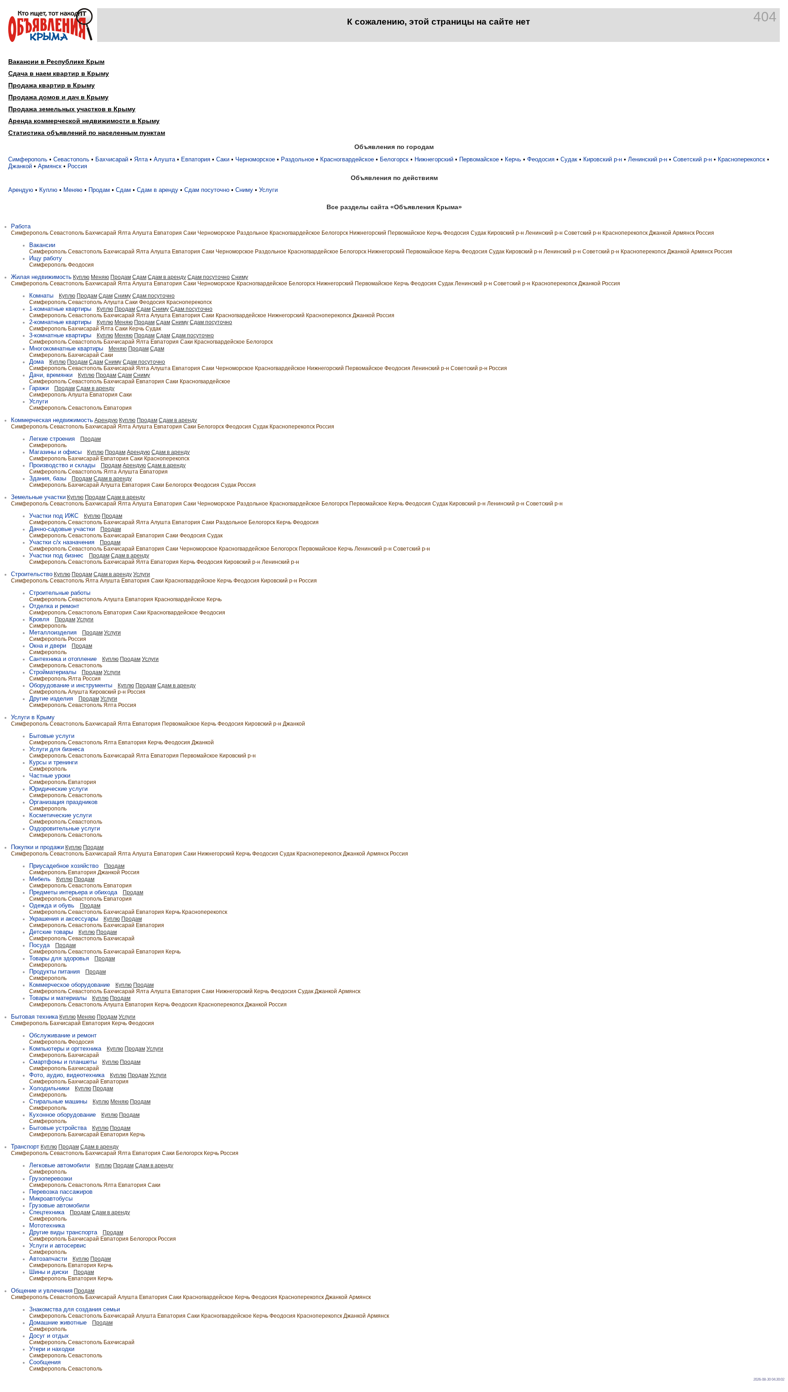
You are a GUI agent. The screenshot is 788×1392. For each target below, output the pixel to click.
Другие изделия (51, 698)
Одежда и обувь (51, 905)
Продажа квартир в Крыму (51, 85)
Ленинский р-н (647, 159)
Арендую (20, 189)
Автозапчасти (48, 1258)
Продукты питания (54, 971)
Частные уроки (49, 775)
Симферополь (27, 159)
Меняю (73, 189)
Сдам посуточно (206, 189)
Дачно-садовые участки (62, 529)
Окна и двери (47, 645)
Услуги (268, 189)
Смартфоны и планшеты (63, 1061)
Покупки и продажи (37, 847)
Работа (21, 226)
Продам (99, 189)
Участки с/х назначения (61, 542)
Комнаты (41, 295)
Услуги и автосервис (57, 1245)
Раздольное (297, 159)
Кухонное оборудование (62, 1114)
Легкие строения (52, 438)
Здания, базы (47, 478)
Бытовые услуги (51, 735)
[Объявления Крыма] (50, 39)
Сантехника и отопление (63, 658)
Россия (77, 166)
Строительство (31, 574)
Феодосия (541, 159)
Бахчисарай (111, 159)
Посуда (39, 945)
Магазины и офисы (55, 452)
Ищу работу (45, 258)
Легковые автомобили (59, 1165)
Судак (568, 159)
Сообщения (45, 1362)
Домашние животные (58, 1322)
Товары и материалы (58, 998)
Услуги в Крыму (33, 717)
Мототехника (47, 1225)
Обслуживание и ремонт (63, 1035)
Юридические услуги (58, 788)
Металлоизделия (53, 632)
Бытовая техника (34, 1016)
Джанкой (20, 166)
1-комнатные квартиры (60, 308)
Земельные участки (38, 497)
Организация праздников (63, 802)
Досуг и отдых (49, 1335)
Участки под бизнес (56, 555)
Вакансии (42, 245)
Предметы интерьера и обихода (73, 892)
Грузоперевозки (50, 1178)
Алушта (164, 159)
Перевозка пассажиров (61, 1191)
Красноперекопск (741, 159)
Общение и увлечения (42, 1290)
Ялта (141, 159)
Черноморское (255, 159)
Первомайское (479, 159)
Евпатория (195, 159)
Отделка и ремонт (54, 606)
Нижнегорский (434, 159)
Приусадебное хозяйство (63, 865)
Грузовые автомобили (59, 1205)
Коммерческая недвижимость (52, 420)
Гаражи (39, 388)
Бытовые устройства (58, 1127)
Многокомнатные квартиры (66, 348)
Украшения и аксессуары (63, 918)
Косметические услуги (60, 815)
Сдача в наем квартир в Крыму (58, 73)
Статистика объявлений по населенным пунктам (86, 132)
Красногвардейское (347, 159)
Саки (222, 159)
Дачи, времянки (51, 374)
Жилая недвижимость (41, 276)
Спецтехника (46, 1212)
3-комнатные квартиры (60, 335)
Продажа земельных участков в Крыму (71, 109)
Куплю (48, 189)
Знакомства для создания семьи (74, 1309)
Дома (36, 361)
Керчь (513, 159)
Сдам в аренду (157, 189)
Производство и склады (62, 465)
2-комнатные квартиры (60, 322)
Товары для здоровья (59, 958)
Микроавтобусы (51, 1198)
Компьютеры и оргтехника (65, 1048)
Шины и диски (48, 1271)
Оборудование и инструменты (70, 685)
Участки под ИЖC (53, 515)
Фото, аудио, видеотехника (66, 1075)
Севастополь (71, 159)
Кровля (39, 619)
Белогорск (394, 159)
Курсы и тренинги (53, 762)
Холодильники (49, 1088)
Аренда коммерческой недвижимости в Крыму (84, 120)
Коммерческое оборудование (69, 984)
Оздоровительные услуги (64, 828)
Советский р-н (692, 159)
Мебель (40, 879)
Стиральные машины (58, 1101)
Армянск (50, 166)
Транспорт (25, 1146)
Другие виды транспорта (63, 1232)
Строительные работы (59, 592)
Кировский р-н (602, 159)
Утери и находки (51, 1349)
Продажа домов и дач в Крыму (58, 97)
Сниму (244, 189)
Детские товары (51, 931)
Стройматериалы (52, 672)
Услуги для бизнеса (56, 749)
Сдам (123, 189)
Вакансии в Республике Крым (56, 61)
